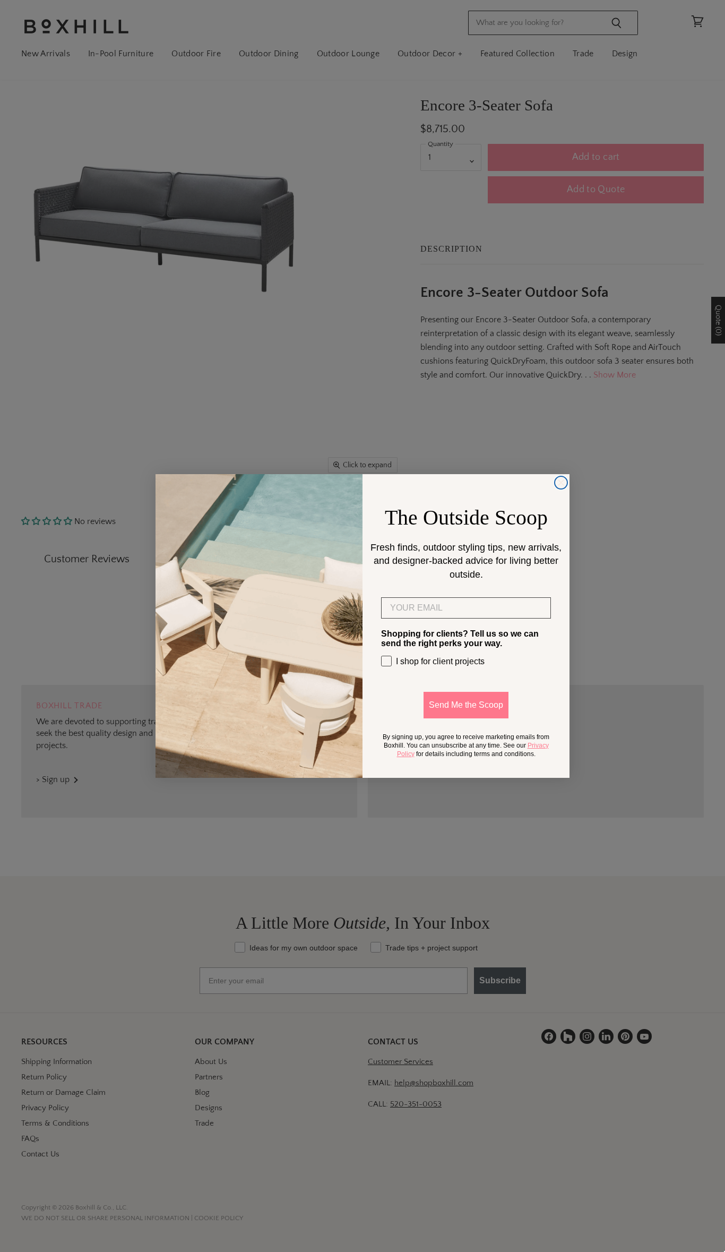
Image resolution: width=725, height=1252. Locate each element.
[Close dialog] (561, 482)
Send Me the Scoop (466, 704)
